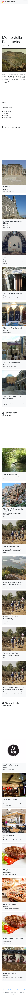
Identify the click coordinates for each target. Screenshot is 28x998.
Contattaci (22, 990)
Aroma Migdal (8, 835)
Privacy (5, 990)
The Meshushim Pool (11, 547)
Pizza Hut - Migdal (10, 904)
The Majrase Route (10, 474)
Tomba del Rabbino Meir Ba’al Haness (12, 398)
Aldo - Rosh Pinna (9, 973)
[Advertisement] (14, 20)
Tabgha (6, 257)
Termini (10, 990)
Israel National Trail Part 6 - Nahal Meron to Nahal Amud (13, 688)
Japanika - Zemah (10, 799)
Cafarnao (6, 187)
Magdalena (7, 870)
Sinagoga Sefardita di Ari (12, 328)
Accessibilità (15, 990)
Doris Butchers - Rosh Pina (13, 939)
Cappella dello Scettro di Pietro (12, 222)
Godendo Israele (10, 1)
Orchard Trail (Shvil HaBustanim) (10, 618)
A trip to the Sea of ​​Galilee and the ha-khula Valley (13, 583)
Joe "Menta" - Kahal (10, 765)
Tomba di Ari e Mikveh (11, 362)
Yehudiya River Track (11, 653)
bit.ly (5, 121)
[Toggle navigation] (25, 2)
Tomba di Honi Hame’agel (12, 293)
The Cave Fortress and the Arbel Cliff (13, 510)
